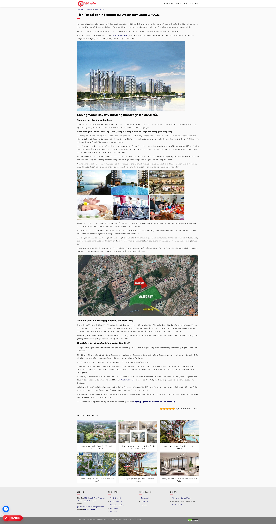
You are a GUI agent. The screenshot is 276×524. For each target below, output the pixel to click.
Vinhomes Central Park (181, 498)
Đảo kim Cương (127, 380)
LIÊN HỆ (195, 4)
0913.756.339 (14, 518)
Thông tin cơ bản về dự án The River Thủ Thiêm (179, 480)
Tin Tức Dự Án (99, 9)
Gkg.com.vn (177, 504)
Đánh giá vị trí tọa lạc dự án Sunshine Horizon (138, 480)
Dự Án (165, 4)
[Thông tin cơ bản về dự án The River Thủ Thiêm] (179, 464)
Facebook (145, 498)
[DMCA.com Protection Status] (193, 520)
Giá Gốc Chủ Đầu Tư (85, 9)
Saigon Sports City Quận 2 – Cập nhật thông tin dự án (97, 447)
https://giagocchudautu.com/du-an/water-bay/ (154, 402)
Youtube (144, 501)
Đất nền (113, 512)
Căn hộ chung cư (117, 501)
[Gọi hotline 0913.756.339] (6, 518)
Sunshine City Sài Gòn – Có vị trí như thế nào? (97, 480)
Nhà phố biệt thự (117, 505)
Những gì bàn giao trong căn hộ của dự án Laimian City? (138, 447)
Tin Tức (186, 4)
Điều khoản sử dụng (133, 519)
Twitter (144, 505)
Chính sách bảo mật (117, 519)
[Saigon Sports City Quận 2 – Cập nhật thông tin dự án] (96, 431)
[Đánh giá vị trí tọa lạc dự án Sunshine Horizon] (137, 464)
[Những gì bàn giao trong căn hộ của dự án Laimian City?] (137, 431)
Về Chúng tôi (115, 498)
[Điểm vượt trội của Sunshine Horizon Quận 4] (179, 431)
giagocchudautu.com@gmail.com (90, 507)
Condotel (114, 508)
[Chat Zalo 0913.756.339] (6, 509)
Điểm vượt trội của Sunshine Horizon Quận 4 (179, 447)
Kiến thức (175, 4)
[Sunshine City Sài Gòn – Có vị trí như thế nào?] (96, 464)
